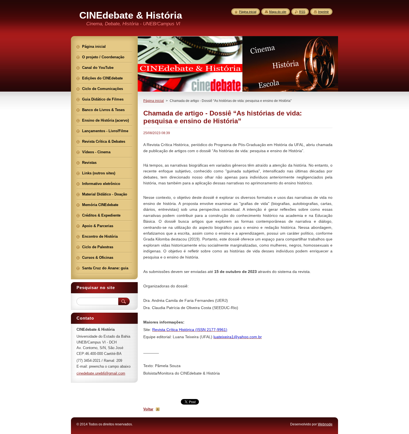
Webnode (325, 424)
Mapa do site (277, 11)
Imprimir (323, 11)
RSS (302, 11)
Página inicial (153, 100)
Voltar (148, 409)
